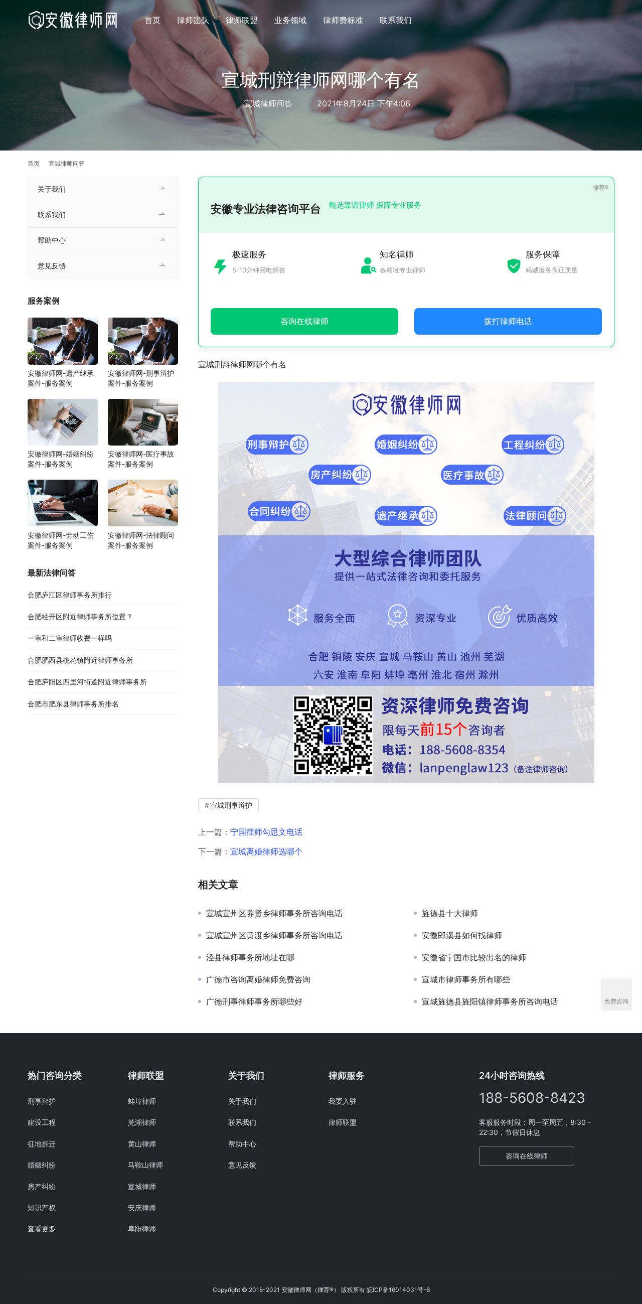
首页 (152, 20)
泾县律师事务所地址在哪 (250, 957)
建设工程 (42, 1122)
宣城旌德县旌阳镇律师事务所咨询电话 (490, 1001)
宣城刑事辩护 (231, 805)
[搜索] (609, 20)
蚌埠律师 (142, 1101)
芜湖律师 (142, 1122)
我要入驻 (343, 1101)
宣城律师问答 (268, 103)
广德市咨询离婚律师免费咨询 (258, 979)
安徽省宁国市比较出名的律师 (474, 957)
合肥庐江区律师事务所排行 (70, 595)
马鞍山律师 (145, 1165)
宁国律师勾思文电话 (266, 832)
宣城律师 (142, 1186)
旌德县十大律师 (450, 913)
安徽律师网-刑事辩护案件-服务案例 (141, 378)
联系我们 (396, 20)
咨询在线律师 (527, 1155)
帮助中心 (52, 240)
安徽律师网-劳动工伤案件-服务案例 (61, 540)
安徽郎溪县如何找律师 (462, 935)
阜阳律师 (142, 1228)
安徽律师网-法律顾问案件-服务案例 (141, 540)
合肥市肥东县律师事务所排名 (73, 703)
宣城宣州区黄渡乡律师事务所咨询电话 (274, 935)
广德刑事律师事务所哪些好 (254, 1001)
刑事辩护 (42, 1101)
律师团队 (193, 20)
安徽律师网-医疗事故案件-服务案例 (141, 459)
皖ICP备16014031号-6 (398, 1289)
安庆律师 (142, 1207)
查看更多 (42, 1228)
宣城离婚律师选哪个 (266, 851)
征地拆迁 (42, 1143)
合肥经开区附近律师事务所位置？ (80, 617)
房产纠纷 (42, 1186)
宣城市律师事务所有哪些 (466, 979)
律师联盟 (242, 20)
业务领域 (290, 20)
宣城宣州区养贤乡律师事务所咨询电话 (274, 913)
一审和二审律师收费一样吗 (70, 638)
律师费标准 (343, 20)
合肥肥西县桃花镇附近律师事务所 (80, 660)
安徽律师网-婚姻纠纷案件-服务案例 (61, 459)
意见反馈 (52, 265)
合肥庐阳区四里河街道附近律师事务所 (87, 682)
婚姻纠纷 (42, 1165)
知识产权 (42, 1207)
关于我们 (52, 189)
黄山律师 (142, 1143)
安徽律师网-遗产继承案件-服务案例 (61, 378)
